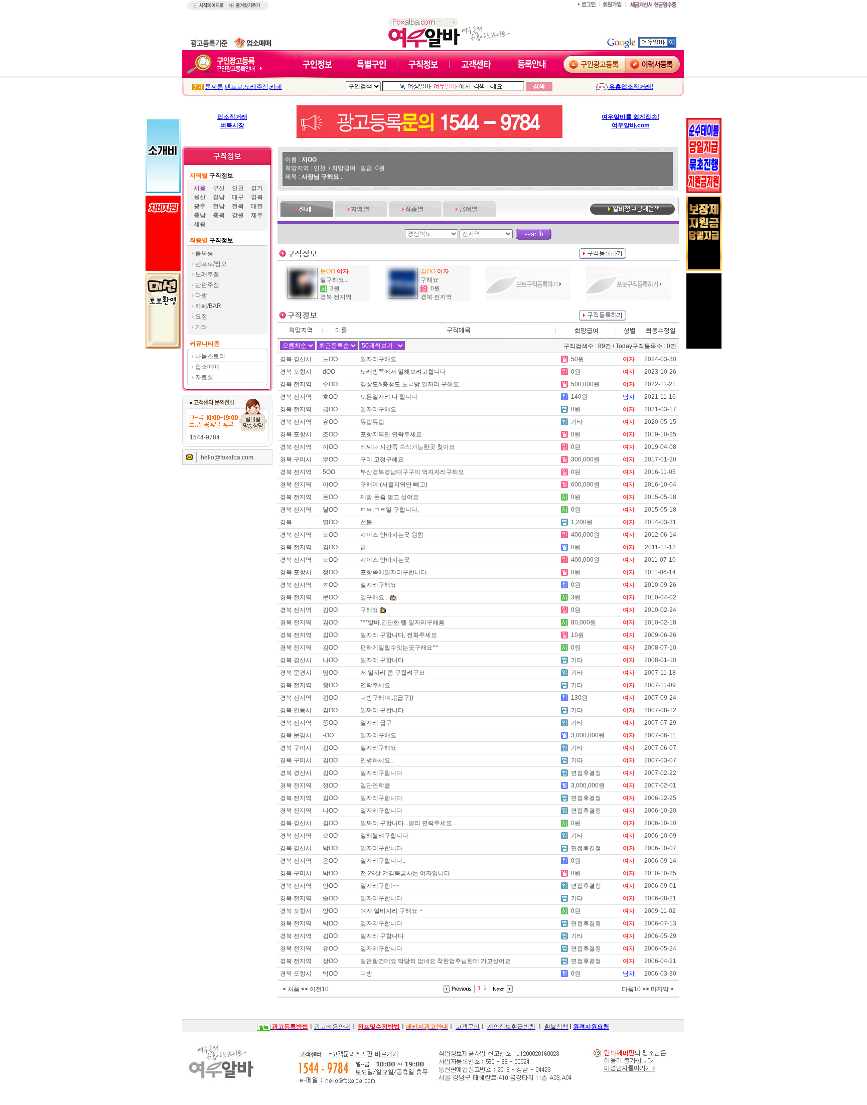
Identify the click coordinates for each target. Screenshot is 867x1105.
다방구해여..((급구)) (386, 697)
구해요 (429, 279)
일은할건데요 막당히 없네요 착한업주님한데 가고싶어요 (435, 961)
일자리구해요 (378, 359)
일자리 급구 (376, 722)
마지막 (660, 989)
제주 (257, 215)
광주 (200, 206)
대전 (257, 206)
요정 (201, 316)
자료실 (204, 377)
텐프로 (234, 86)
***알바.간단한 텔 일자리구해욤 (402, 622)
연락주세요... (377, 685)
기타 (201, 327)
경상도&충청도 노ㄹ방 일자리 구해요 (409, 384)
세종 (200, 224)
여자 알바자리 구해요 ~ (391, 910)
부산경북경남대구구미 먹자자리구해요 (412, 472)
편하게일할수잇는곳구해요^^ (399, 647)
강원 (238, 215)
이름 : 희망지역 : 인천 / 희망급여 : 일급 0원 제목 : (335, 163)
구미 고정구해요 (382, 459)
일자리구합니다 (381, 772)
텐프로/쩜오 (211, 263)
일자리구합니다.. (382, 860)
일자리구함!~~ (379, 885)
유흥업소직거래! (630, 86)
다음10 (631, 989)
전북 (238, 206)
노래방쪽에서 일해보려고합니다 (403, 371)
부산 (219, 188)
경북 (257, 197)
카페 (276, 86)
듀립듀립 (372, 421)
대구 (238, 197)
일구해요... (334, 279)
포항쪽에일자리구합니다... (395, 572)
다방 (201, 295)
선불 (366, 522)
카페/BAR (208, 305)
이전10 (319, 989)
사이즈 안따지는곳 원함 (392, 534)
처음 (293, 989)
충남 (200, 215)
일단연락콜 (375, 785)
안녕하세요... (377, 760)
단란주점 (207, 284)
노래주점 (256, 86)
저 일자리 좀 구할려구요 (392, 672)
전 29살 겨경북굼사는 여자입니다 (405, 873)
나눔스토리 (210, 356)
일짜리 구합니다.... (385, 710)
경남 (219, 197)
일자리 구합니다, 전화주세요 (398, 635)
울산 (200, 197)
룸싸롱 (214, 86)
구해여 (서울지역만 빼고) (393, 484)
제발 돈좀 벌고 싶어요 (389, 497)
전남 (219, 206)
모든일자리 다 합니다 (388, 396)
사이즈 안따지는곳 (385, 559)
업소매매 (207, 366)
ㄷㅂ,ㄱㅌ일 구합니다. (389, 509)
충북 (219, 215)
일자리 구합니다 (382, 660)
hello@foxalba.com (227, 457)
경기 (257, 188)
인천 (238, 188)
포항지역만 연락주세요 (391, 434)
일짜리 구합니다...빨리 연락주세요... (408, 823)
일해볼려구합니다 (384, 835)
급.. (364, 547)
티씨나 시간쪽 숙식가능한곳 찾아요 (407, 446)
